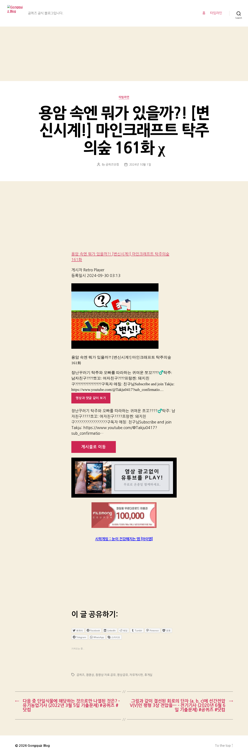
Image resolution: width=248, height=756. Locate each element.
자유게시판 (136, 674)
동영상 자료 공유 (105, 674)
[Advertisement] (124, 53)
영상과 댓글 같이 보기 (91, 398)
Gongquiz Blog (39, 745)
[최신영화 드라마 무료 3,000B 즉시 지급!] (124, 515)
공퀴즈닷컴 (112, 164)
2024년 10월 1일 (140, 164)
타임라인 (216, 13)
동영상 (90, 674)
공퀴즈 (80, 674)
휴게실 (148, 674)
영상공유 (122, 674)
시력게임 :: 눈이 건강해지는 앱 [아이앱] (124, 539)
